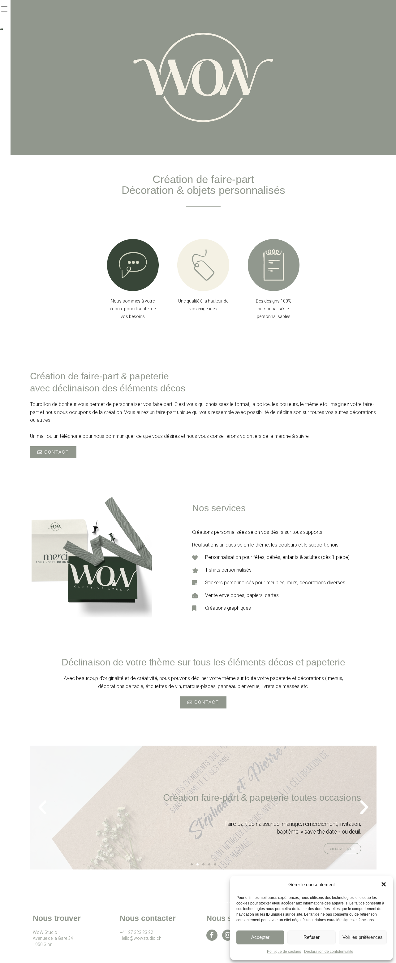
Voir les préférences (362, 937)
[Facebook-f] (211, 935)
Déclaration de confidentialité (328, 951)
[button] (384, 884)
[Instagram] (227, 935)
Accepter (260, 937)
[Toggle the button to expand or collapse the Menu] (4, 8)
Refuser (311, 937)
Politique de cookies (284, 951)
